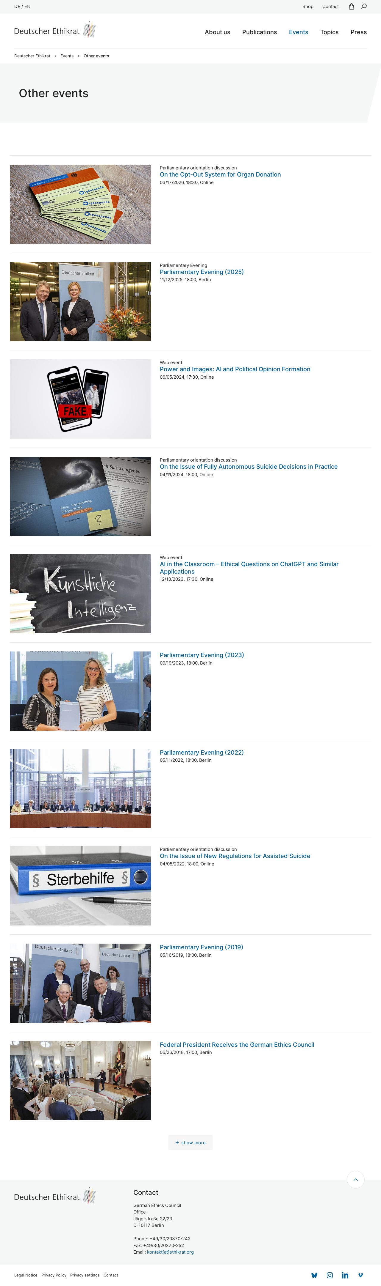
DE (17, 6)
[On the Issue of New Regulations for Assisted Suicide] (80, 885)
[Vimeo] (361, 1275)
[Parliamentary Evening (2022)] (80, 788)
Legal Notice (26, 1275)
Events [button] (298, 32)
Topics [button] (329, 32)
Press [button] (359, 32)
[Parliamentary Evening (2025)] (80, 301)
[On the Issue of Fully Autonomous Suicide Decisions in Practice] (80, 496)
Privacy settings (85, 1275)
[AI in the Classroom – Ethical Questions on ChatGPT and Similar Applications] (80, 594)
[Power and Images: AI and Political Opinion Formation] (80, 399)
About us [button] (217, 32)
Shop (307, 6)
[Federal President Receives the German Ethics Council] (80, 1080)
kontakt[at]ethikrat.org (170, 1252)
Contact (330, 6)
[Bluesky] (314, 1275)
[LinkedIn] (345, 1275)
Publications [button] (259, 32)
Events (67, 56)
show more (193, 1142)
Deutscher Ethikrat (32, 56)
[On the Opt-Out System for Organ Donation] (80, 204)
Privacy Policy (53, 1275)
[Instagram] (330, 1275)
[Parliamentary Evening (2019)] (80, 983)
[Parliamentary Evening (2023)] (80, 691)
